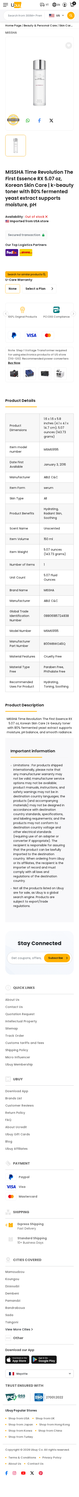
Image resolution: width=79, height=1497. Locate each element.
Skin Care (65, 25)
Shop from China (50, 1431)
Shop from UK (45, 1418)
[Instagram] (17, 1473)
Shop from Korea (20, 1431)
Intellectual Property (21, 1021)
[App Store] (18, 1361)
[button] (45, 4)
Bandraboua (15, 1308)
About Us (12, 1000)
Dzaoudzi (12, 1286)
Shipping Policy (16, 1050)
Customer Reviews (19, 1105)
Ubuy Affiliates (16, 1149)
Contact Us (14, 1007)
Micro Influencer (17, 1057)
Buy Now (14, 363)
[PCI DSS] (15, 1397)
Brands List (13, 1098)
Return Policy (15, 1113)
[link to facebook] (39, 121)
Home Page (13, 25)
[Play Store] (44, 1361)
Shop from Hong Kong (54, 1425)
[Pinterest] (43, 1473)
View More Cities (18, 1329)
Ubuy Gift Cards (17, 1134)
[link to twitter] (51, 121)
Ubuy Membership (19, 1064)
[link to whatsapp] (28, 121)
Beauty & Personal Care (40, 25)
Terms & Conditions (22, 1458)
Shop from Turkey (20, 1437)
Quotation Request (20, 1014)
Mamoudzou (14, 1272)
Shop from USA (18, 1418)
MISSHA (11, 32)
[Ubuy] (16, 4)
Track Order (14, 1036)
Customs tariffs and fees (24, 1043)
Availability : (14, 217)
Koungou (12, 1279)
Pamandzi (12, 1301)
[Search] (71, 15)
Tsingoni (11, 1322)
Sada (9, 1315)
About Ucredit (16, 1127)
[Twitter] (34, 1473)
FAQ (8, 1120)
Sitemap (11, 1028)
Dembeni (12, 1293)
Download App (16, 1091)
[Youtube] (25, 1473)
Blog (8, 1141)
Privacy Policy (52, 1458)
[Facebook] (9, 1473)
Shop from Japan (20, 1425)
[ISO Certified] (46, 1397)
